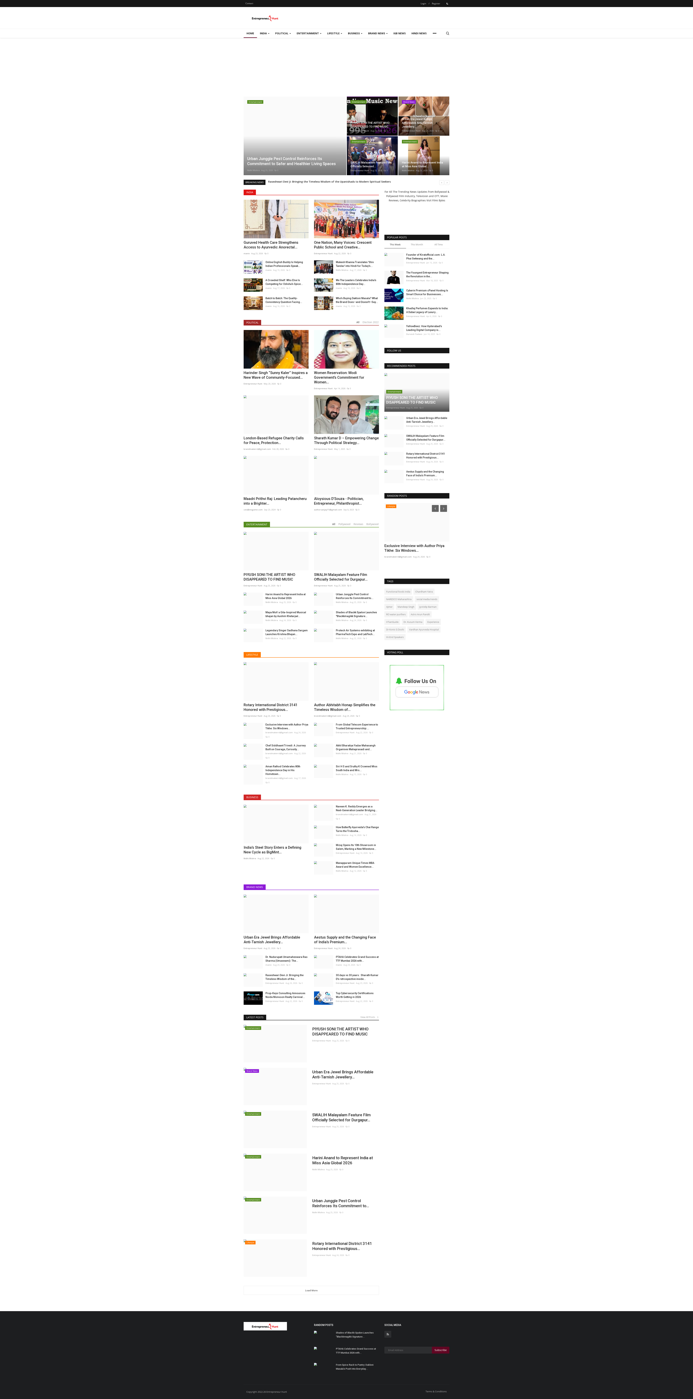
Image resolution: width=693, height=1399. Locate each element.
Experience (433, 622)
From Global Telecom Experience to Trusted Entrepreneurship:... (357, 726)
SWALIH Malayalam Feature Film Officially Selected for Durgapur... (341, 1117)
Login (423, 3)
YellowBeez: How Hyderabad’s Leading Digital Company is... (424, 328)
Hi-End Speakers (395, 637)
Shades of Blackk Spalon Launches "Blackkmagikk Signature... (356, 614)
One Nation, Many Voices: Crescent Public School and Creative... (343, 244)
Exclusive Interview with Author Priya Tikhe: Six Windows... (286, 726)
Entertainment (256, 524)
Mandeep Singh (406, 606)
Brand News (254, 887)
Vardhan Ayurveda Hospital (424, 629)
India (249, 192)
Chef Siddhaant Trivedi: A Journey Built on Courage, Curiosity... (285, 747)
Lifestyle (252, 654)
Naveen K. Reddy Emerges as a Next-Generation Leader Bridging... (356, 808)
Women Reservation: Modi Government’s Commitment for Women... (339, 377)
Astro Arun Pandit (420, 614)
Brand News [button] (377, 33)
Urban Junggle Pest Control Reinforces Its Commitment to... (354, 596)
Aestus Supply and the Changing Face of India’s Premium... (425, 473)
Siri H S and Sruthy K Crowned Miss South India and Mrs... (356, 768)
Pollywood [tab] (344, 524)
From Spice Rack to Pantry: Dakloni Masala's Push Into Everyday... (354, 1366)
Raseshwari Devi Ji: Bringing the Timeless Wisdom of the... (284, 977)
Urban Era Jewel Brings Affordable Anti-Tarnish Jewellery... (342, 1074)
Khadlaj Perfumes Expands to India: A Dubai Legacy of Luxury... (427, 310)
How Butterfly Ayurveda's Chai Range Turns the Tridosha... (357, 829)
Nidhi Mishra (408, 170)
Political (252, 322)
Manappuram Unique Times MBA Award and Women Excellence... (355, 865)
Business (252, 797)
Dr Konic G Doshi (395, 629)
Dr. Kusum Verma (413, 622)
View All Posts (368, 1017)
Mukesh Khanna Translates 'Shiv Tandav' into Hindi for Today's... (355, 264)
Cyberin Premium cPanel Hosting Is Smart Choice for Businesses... (427, 292)
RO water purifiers (396, 614)
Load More (311, 1290)
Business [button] (354, 33)
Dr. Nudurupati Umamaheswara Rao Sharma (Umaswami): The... (286, 959)
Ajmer (389, 606)
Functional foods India (398, 591)
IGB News (399, 33)
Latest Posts (254, 1017)
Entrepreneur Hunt (256, 170)
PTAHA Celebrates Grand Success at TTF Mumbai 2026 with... (357, 959)
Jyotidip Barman (428, 606)
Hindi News (419, 33)
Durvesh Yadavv (414, 334)
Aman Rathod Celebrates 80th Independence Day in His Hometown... (282, 770)
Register (436, 3)
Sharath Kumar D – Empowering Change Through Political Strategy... (346, 440)
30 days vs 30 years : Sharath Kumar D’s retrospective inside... (357, 977)
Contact (249, 3)
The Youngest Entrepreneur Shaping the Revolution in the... (427, 274)
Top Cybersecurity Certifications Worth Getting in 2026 (355, 995)
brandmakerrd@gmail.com (279, 732)
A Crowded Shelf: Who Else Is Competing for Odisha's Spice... (284, 282)
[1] (447, 3)
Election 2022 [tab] (371, 322)
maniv (247, 253)
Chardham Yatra (424, 591)
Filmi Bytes (438, 200)
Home (250, 33)
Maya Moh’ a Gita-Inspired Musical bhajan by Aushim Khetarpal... (285, 614)
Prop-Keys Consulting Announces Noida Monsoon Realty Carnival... (285, 995)
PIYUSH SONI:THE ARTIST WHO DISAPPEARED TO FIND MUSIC (340, 1031)
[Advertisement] (346, 65)
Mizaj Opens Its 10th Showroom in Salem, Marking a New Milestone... (356, 847)
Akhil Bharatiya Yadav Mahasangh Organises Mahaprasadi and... (356, 747)
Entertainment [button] (308, 33)
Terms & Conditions (436, 1391)
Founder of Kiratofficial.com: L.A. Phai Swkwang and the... (425, 256)
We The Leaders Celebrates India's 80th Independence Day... (356, 282)
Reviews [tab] (358, 524)
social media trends (427, 599)
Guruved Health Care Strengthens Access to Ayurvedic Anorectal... (271, 244)
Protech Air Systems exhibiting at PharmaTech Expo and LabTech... (355, 632)
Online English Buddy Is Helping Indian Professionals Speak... (284, 264)
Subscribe (441, 1350)
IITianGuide (392, 622)
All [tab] (357, 322)
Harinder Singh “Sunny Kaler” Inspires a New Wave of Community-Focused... (276, 375)
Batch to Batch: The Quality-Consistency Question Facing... (283, 300)
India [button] (264, 33)
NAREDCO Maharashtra (398, 599)
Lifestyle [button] (333, 33)
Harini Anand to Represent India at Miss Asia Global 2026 (285, 596)
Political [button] (282, 33)
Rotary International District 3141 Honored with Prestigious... (342, 1246)
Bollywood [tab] (372, 524)
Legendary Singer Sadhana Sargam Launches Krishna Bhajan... (286, 632)
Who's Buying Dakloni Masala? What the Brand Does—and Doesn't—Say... (357, 300)
